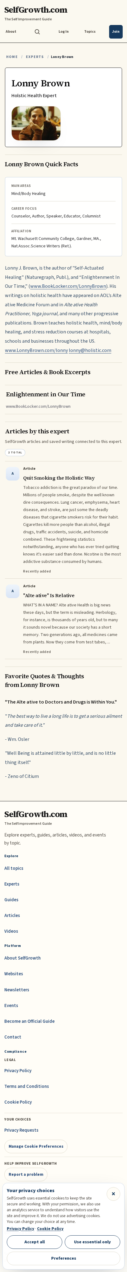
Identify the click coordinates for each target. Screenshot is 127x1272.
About (11, 31)
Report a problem (26, 1174)
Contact (12, 1037)
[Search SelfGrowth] (37, 32)
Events (11, 1005)
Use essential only (92, 1242)
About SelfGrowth (22, 958)
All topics (13, 868)
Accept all (34, 1242)
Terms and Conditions (26, 1086)
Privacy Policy (17, 1071)
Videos (11, 931)
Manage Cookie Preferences (36, 1146)
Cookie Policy (18, 1102)
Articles (12, 915)
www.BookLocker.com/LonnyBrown (68, 286)
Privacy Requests (21, 1130)
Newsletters (16, 990)
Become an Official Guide (29, 1021)
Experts (35, 57)
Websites (13, 974)
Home (12, 57)
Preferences (63, 1258)
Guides (11, 900)
